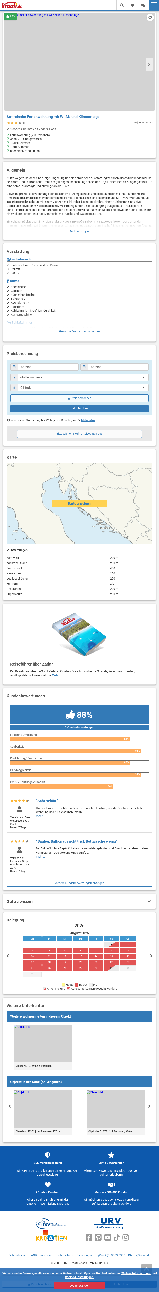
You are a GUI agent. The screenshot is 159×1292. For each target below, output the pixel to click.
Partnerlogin (84, 1255)
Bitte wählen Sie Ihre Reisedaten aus (79, 433)
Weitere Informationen (136, 1273)
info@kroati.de (140, 1255)
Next (149, 64)
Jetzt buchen (79, 408)
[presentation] (10, 1106)
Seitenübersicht (18, 1255)
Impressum (47, 1255)
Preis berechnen (81, 398)
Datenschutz (65, 1255)
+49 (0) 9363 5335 (113, 1255)
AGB (34, 1255)
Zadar (56, 675)
